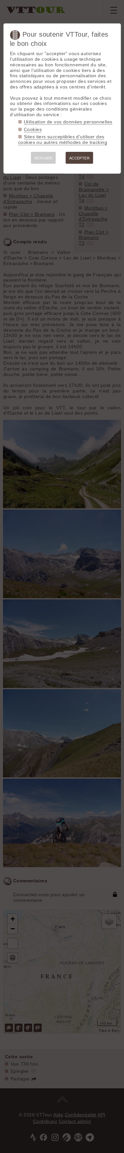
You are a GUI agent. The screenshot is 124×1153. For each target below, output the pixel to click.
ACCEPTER (79, 158)
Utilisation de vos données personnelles (68, 121)
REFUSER (43, 158)
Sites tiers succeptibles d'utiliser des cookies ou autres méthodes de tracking (62, 139)
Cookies (33, 129)
